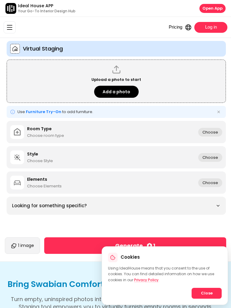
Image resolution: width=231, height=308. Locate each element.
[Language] (188, 27)
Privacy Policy (146, 279)
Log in (211, 26)
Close (207, 293)
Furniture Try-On (43, 112)
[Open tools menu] (10, 27)
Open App (212, 8)
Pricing (175, 26)
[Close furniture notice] (218, 112)
